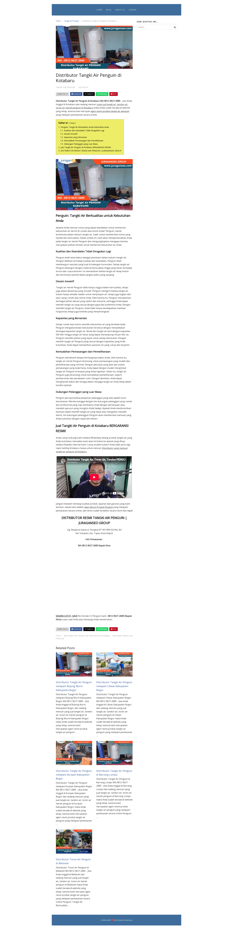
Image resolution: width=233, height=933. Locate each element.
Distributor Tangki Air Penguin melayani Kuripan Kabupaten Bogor (74, 774)
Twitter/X (89, 94)
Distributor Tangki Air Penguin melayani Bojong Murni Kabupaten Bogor (74, 686)
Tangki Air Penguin (71, 21)
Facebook (77, 94)
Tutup (72, 123)
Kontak (132, 9)
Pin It (114, 94)
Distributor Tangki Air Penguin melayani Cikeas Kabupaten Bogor (114, 686)
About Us (120, 9)
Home (99, 9)
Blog (108, 9)
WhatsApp (103, 94)
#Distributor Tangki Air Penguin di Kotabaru (87, 636)
